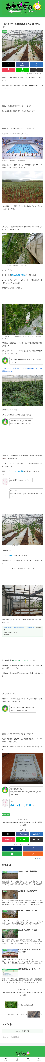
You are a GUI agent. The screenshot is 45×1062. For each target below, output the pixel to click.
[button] (36, 70)
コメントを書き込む (22, 1031)
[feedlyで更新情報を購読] (12, 853)
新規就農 (6, 814)
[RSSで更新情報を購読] (33, 853)
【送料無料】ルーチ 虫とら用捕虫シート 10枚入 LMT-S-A (20, 628)
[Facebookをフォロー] (33, 848)
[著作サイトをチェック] (12, 848)
